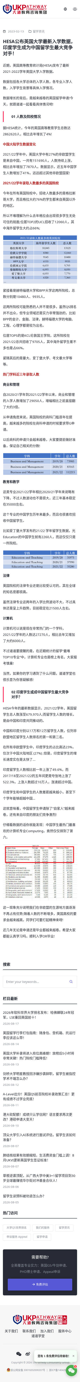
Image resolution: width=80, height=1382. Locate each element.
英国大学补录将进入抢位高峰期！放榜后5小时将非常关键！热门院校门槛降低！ (38, 1055)
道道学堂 (38, 1336)
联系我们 (29, 1331)
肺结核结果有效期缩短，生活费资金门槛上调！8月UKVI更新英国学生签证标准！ (38, 1157)
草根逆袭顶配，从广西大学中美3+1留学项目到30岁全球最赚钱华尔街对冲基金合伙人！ (39, 1178)
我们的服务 (43, 1227)
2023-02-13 (16, 31)
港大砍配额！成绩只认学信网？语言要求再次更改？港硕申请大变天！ (37, 1117)
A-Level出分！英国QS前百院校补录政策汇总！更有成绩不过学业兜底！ (39, 1096)
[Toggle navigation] (75, 9)
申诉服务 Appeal (17, 1236)
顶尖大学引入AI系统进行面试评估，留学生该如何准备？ (39, 1137)
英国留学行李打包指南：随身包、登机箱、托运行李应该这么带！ (39, 1035)
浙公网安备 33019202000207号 (27, 1370)
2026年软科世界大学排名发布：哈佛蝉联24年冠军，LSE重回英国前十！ (38, 1015)
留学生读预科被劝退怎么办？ (24, 1196)
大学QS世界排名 (17, 1227)
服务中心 (64, 1331)
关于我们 (11, 1331)
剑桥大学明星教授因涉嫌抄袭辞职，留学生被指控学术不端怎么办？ (39, 1076)
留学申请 (42, 1236)
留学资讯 (38, 31)
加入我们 (47, 1331)
